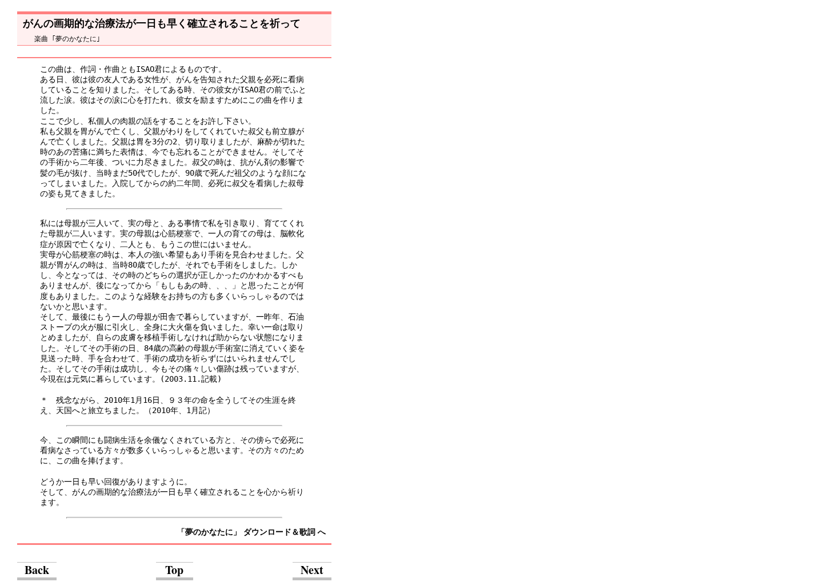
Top (174, 569)
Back (37, 569)
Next (312, 569)
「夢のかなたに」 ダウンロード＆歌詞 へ (251, 531)
